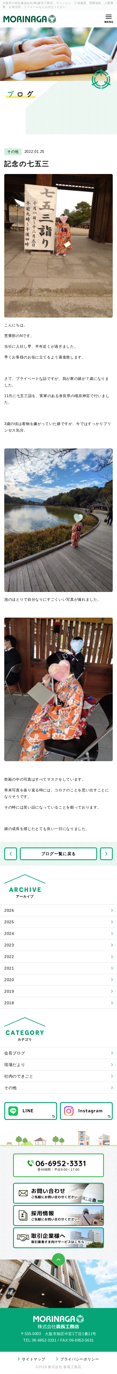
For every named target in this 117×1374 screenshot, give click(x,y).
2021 (9, 968)
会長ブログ (14, 1053)
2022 (9, 956)
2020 (9, 979)
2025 (9, 922)
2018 (9, 1003)
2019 (9, 991)
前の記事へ (10, 853)
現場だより (14, 1064)
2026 (9, 910)
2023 (9, 945)
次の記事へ (106, 853)
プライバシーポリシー (79, 1359)
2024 (9, 933)
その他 (10, 1087)
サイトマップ (33, 1359)
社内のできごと (19, 1076)
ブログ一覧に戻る (58, 853)
